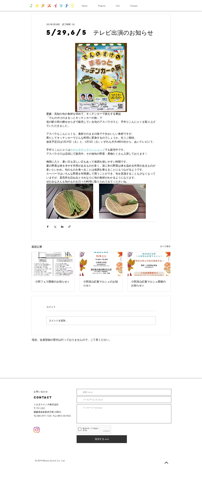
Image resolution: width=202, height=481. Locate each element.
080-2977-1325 (44, 415)
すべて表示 (165, 246)
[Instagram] (36, 430)
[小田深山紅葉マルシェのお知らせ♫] (101, 264)
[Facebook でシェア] (47, 226)
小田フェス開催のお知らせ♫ (52, 281)
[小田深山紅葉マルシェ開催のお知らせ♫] (149, 264)
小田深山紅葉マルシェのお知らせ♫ (100, 283)
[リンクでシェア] (69, 226)
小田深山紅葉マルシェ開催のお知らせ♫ (148, 283)
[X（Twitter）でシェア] (55, 226)
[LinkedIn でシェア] (62, 226)
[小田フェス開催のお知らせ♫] (53, 264)
